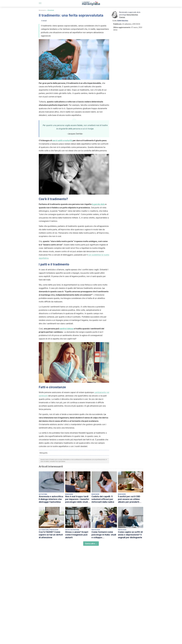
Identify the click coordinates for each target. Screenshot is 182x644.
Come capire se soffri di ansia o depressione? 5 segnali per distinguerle (130, 535)
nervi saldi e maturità (62, 140)
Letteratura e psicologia (48, 529)
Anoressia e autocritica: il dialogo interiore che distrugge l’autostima (51, 499)
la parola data (98, 204)
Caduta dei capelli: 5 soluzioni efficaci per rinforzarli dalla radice (103, 499)
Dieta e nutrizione (72, 529)
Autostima (43, 494)
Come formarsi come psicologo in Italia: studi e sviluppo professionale (104, 535)
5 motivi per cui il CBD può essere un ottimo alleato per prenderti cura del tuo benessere (130, 499)
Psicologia (96, 529)
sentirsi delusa (66, 328)
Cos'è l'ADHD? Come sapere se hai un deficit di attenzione (51, 535)
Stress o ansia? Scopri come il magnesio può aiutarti (76, 535)
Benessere (42, 10)
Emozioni (51, 10)
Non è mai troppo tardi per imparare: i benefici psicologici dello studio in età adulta (77, 499)
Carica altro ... (91, 543)
